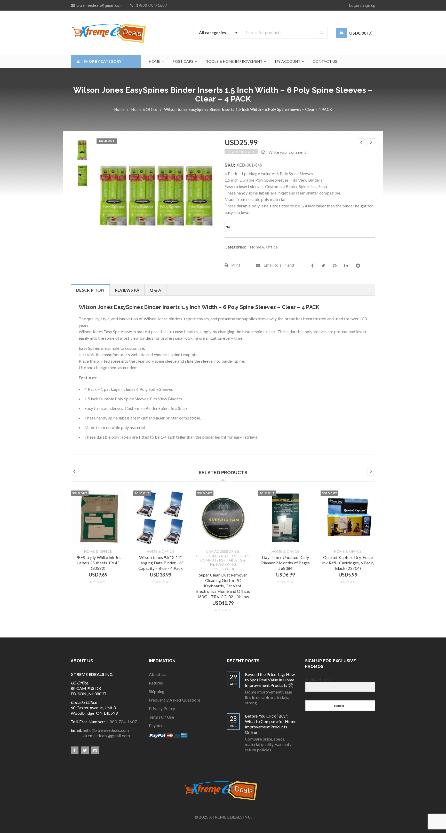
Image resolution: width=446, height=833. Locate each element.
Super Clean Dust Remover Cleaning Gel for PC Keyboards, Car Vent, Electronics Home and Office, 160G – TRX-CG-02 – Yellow (223, 585)
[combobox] (217, 32)
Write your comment (287, 152)
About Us (157, 674)
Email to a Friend (278, 264)
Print (235, 264)
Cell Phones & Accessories (222, 556)
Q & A (155, 289)
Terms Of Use (161, 716)
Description (90, 289)
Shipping (157, 691)
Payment (157, 725)
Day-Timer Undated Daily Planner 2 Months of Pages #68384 (285, 563)
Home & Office (144, 109)
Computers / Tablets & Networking (223, 562)
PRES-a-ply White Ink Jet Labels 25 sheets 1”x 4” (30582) (98, 563)
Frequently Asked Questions (175, 699)
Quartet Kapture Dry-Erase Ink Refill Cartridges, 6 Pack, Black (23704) (348, 563)
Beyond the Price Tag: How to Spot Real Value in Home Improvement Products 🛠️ (270, 680)
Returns (156, 682)
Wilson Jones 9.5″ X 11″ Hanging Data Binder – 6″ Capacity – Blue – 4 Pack (160, 563)
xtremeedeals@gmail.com (100, 735)
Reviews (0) (127, 289)
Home (119, 109)
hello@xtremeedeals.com (106, 730)
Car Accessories (222, 551)
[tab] (90, 290)
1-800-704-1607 (121, 721)
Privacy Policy (162, 708)
